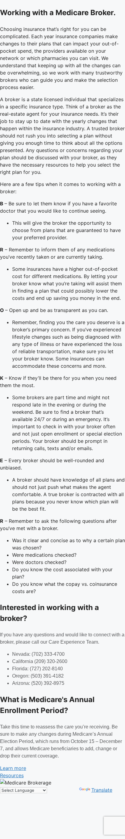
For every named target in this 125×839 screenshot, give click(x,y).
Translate (101, 790)
